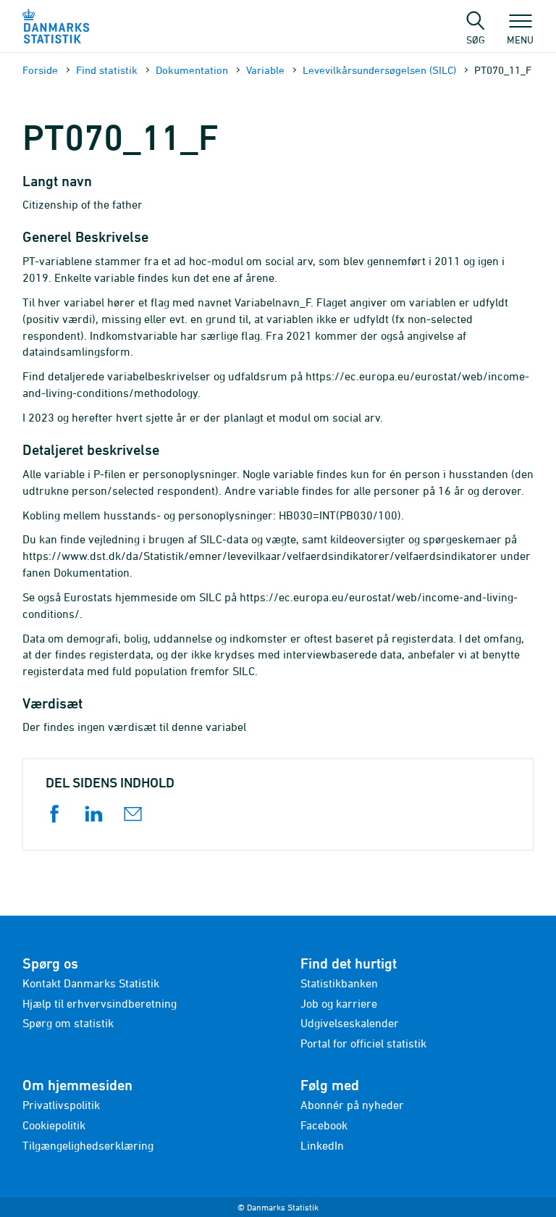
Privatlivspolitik (61, 1104)
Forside (40, 70)
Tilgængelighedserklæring (87, 1145)
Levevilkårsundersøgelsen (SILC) (379, 70)
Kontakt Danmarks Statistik (90, 983)
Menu (520, 39)
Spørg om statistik (68, 1022)
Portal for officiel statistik (363, 1043)
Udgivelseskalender (349, 1022)
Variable (265, 70)
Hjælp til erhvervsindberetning (99, 1003)
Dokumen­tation (192, 70)
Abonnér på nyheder (352, 1104)
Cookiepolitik (53, 1125)
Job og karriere (338, 1003)
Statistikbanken (339, 983)
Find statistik (107, 70)
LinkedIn (322, 1145)
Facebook (324, 1125)
